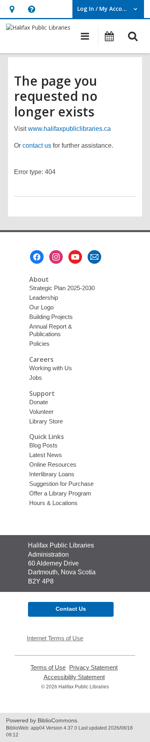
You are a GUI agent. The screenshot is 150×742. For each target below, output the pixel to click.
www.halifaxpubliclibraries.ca (69, 128)
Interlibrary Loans (51, 474)
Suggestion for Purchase (61, 483)
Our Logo (41, 307)
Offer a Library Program (60, 493)
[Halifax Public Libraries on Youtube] (75, 257)
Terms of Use (48, 667)
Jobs (35, 377)
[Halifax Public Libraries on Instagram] (56, 257)
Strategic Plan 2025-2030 (62, 288)
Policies (39, 343)
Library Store (46, 421)
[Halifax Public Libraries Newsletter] (94, 257)
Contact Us (71, 609)
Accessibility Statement (74, 677)
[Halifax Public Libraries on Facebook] (37, 257)
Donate (38, 402)
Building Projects (51, 316)
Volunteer (41, 411)
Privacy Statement (93, 667)
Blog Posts (43, 445)
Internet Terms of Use (55, 638)
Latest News (45, 454)
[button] (12, 9)
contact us (36, 145)
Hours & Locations (53, 502)
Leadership (43, 297)
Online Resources (52, 464)
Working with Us (50, 368)
